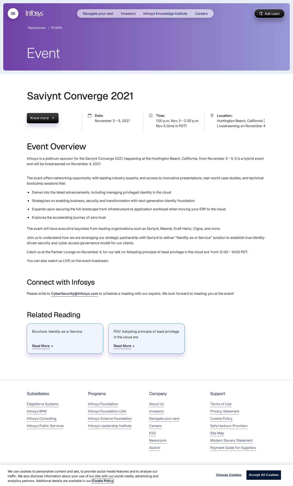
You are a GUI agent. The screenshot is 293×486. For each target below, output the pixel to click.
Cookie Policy (221, 418)
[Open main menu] (13, 13)
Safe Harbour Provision (229, 426)
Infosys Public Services (45, 426)
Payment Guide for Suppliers (233, 447)
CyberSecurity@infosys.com (74, 293)
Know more (39, 118)
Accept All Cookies (264, 475)
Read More (41, 346)
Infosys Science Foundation (110, 418)
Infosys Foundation (103, 404)
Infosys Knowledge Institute (165, 13)
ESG (152, 433)
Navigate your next (98, 13)
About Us (156, 404)
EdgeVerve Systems (43, 404)
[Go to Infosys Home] (35, 13)
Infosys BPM (37, 411)
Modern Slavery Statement (231, 440)
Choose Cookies (229, 475)
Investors (128, 13)
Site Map (217, 433)
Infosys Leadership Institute (109, 426)
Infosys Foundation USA (107, 411)
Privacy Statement (224, 411)
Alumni (154, 447)
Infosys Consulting (41, 418)
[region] (146, 475)
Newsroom (37, 28)
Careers (201, 13)
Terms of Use (220, 404)
